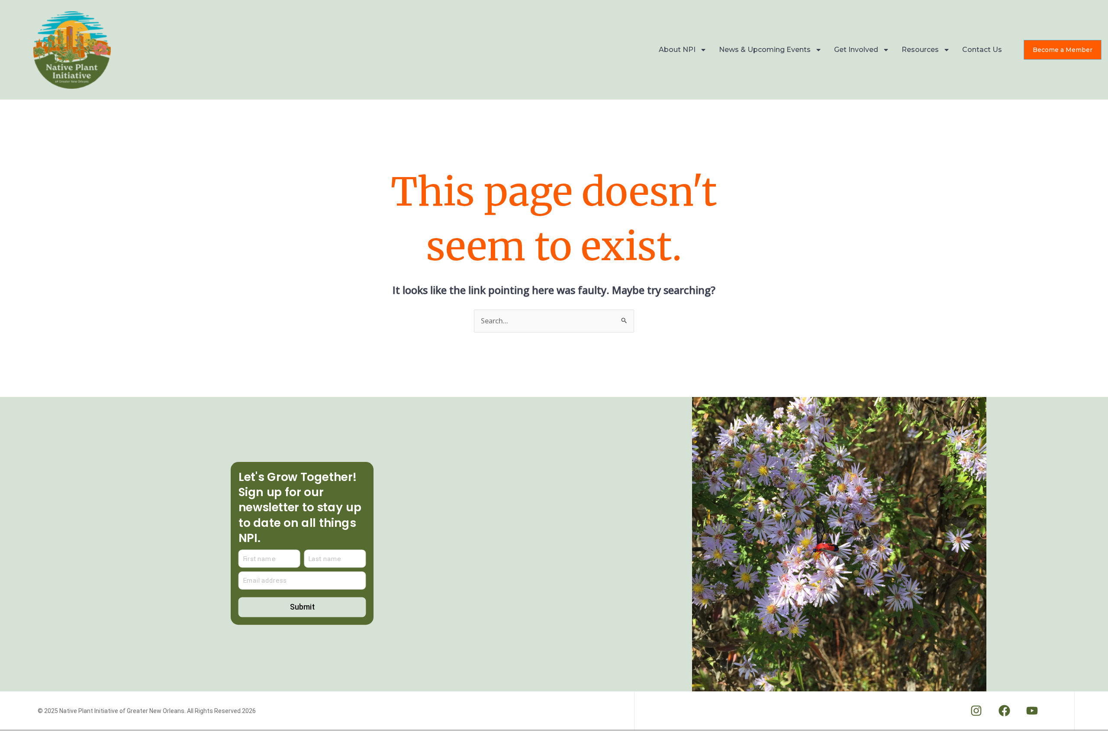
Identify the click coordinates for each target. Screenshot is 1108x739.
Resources (920, 49)
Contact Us (982, 49)
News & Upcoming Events (765, 49)
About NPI (677, 49)
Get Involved (856, 49)
